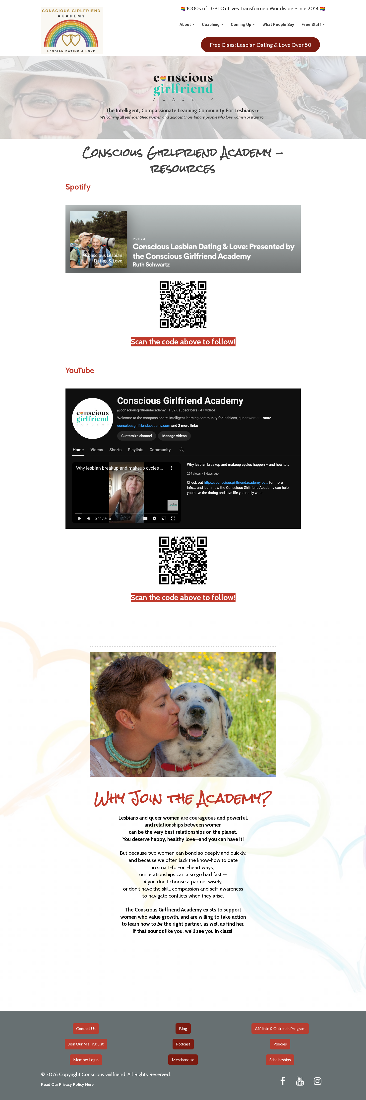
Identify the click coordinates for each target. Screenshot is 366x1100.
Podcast (183, 1043)
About (185, 24)
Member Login (86, 1059)
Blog (183, 1028)
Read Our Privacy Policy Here (67, 1084)
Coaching (211, 24)
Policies (280, 1043)
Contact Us (86, 1028)
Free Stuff (311, 24)
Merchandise (183, 1059)
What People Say (278, 24)
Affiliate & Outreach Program (280, 1028)
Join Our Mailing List (86, 1043)
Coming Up (241, 24)
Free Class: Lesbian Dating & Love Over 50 (260, 44)
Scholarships (280, 1059)
